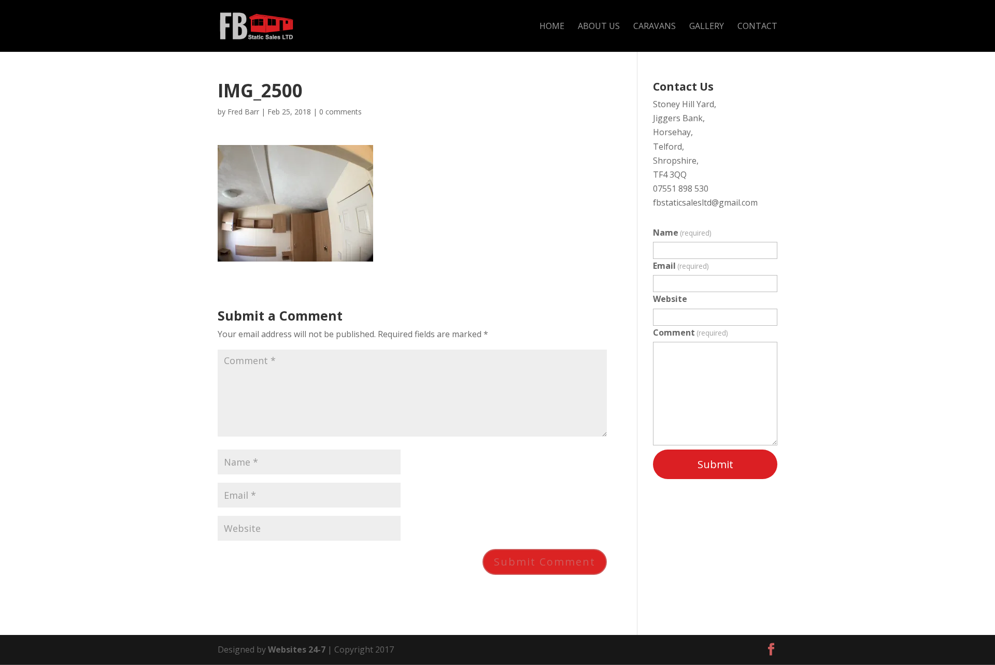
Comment (690, 332)
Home (551, 27)
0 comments (340, 112)
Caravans (654, 27)
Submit (715, 464)
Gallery (706, 27)
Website (670, 299)
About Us (599, 27)
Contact (757, 27)
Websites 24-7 (296, 649)
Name (682, 232)
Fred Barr (243, 112)
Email (681, 265)
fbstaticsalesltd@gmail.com (705, 202)
